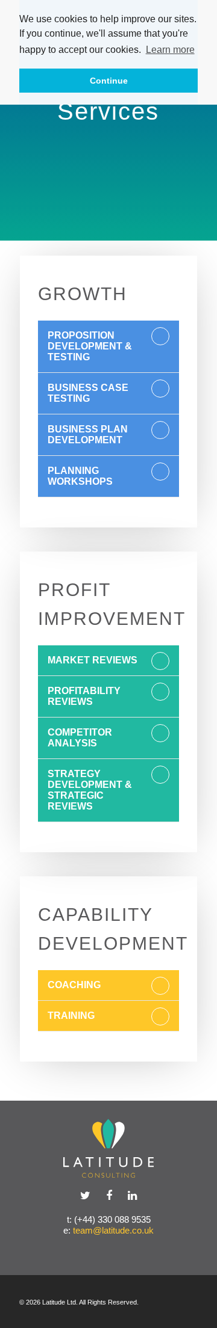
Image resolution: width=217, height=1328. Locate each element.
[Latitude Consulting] (108, 1148)
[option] (108, 120)
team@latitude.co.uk (113, 1230)
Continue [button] (109, 80)
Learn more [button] (170, 50)
